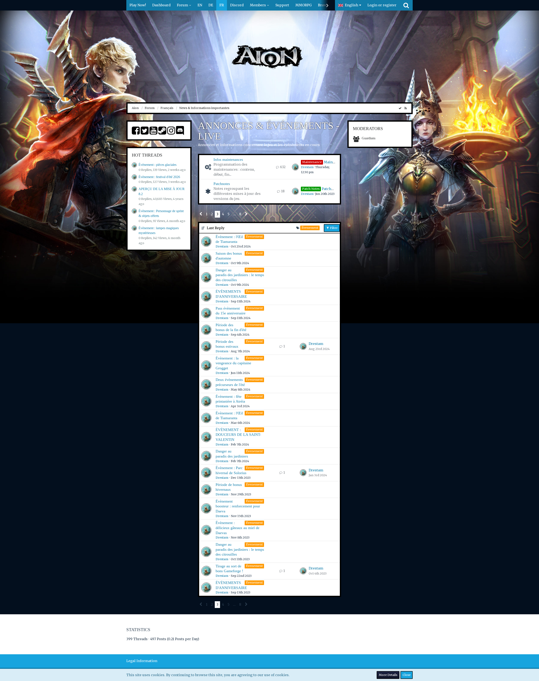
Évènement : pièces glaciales (157, 164)
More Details (388, 675)
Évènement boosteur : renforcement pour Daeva (238, 506)
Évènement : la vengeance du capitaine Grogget (233, 363)
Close (407, 675)
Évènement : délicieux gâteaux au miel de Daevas (237, 528)
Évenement (254, 236)
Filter (333, 228)
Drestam (307, 167)
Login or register (381, 5)
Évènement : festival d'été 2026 (159, 177)
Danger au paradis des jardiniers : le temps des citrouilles (240, 275)
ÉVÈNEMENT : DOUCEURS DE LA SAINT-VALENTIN (238, 435)
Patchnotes (221, 184)
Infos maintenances (228, 159)
